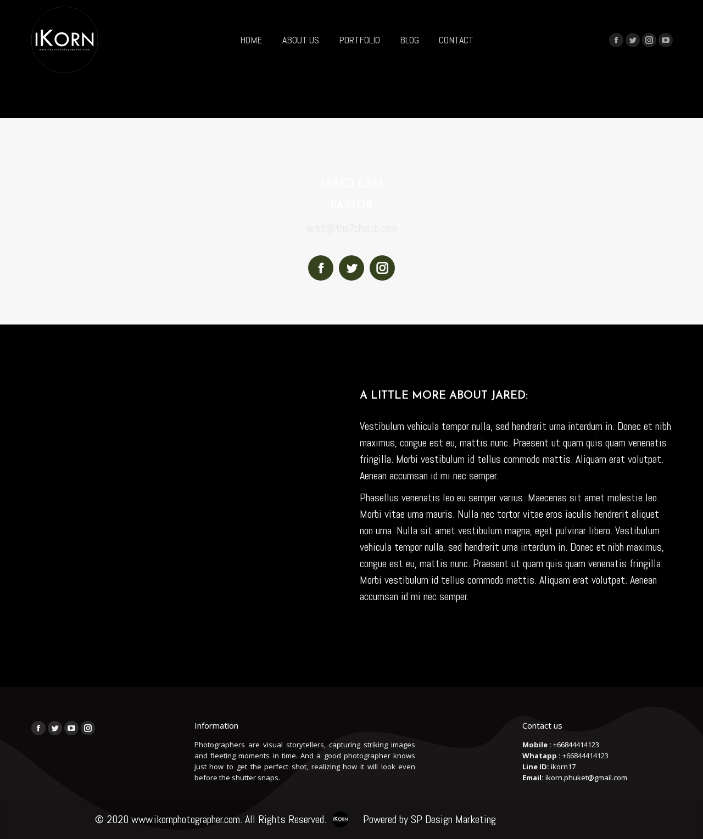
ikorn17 (563, 766)
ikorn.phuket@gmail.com (586, 777)
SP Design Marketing (453, 819)
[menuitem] (251, 40)
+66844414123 (576, 744)
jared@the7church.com (351, 228)
